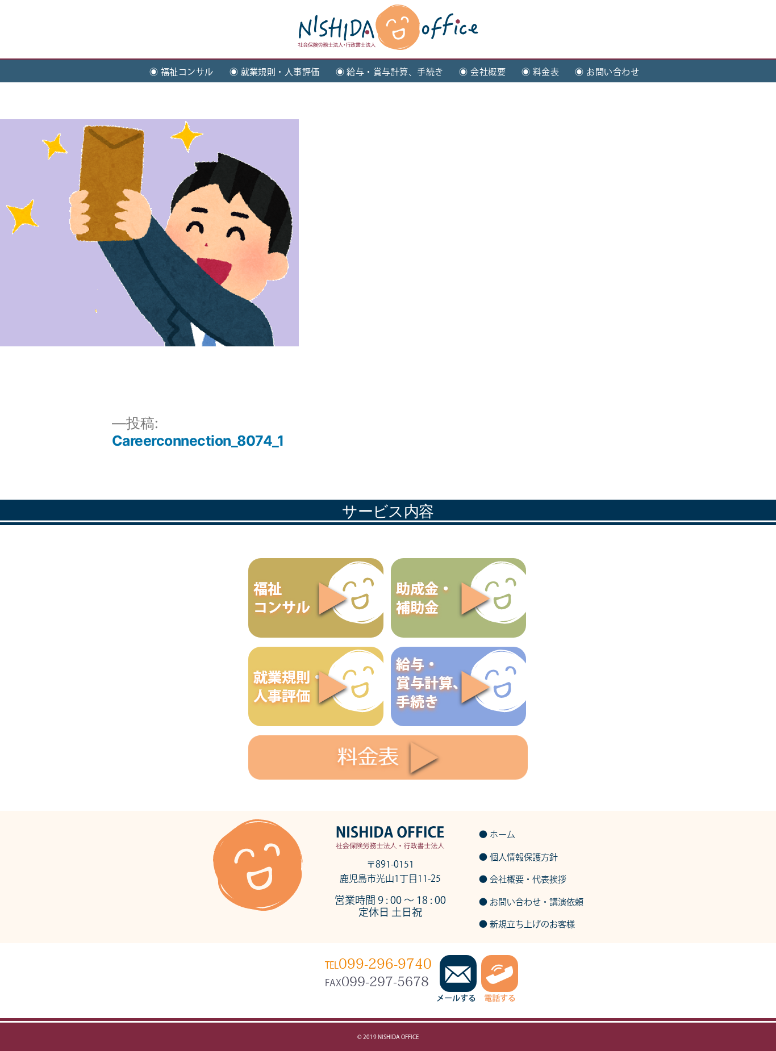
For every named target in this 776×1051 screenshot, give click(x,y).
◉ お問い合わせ (607, 72)
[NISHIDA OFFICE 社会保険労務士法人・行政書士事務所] (388, 37)
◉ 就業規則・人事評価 (275, 72)
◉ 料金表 (540, 72)
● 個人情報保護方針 (518, 857)
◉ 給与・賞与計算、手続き (390, 72)
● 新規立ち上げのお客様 (527, 924)
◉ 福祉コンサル (181, 72)
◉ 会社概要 (482, 72)
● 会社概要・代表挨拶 (522, 879)
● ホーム (497, 834)
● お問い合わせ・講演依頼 (531, 902)
